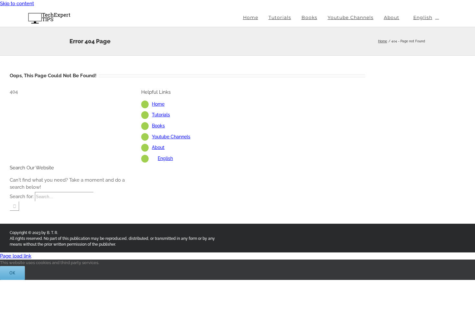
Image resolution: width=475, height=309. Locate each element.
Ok (12, 273)
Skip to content (17, 3)
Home (158, 104)
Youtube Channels (171, 136)
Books (158, 125)
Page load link (15, 256)
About (158, 147)
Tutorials (161, 114)
